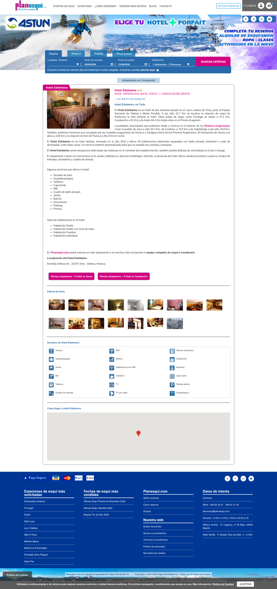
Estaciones (85, 6)
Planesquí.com (60, 252)
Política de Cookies (223, 584)
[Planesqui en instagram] (261, 19)
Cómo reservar (151, 504)
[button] (138, 434)
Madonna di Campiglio (35, 547)
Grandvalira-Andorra (34, 501)
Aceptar (245, 584)
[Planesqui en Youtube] (269, 19)
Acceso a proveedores (154, 533)
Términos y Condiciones (155, 539)
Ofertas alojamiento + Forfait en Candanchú (124, 276)
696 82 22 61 (216, 504)
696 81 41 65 (232, 504)
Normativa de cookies (154, 553)
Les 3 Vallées (31, 528)
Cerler (27, 514)
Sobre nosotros (151, 497)
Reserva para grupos (132, 6)
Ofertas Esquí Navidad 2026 (98, 508)
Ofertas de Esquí (64, 6)
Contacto (165, 6)
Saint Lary (29, 521)
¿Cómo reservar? (106, 6)
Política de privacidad (154, 546)
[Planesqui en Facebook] (245, 19)
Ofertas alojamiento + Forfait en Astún (71, 276)
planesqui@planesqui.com (216, 511)
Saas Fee (29, 561)
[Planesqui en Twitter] (253, 19)
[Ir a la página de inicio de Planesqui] (31, 10)
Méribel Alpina (31, 541)
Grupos (147, 511)
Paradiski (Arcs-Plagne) (36, 554)
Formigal (28, 508)
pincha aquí (148, 70)
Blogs (153, 6)
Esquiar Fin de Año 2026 (96, 514)
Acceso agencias (228, 6)
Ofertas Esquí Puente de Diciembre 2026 (104, 501)
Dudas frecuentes (152, 526)
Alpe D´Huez (30, 534)
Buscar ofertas (213, 62)
